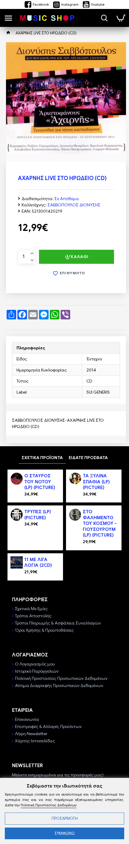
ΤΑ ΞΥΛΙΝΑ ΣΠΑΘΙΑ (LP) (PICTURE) (96, 481)
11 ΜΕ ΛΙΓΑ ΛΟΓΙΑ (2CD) (38, 562)
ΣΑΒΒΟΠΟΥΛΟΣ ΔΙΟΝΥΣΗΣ (73, 205)
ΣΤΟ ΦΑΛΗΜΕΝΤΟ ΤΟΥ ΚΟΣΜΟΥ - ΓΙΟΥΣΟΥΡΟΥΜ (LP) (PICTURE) (100, 523)
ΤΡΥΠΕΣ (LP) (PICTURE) (37, 514)
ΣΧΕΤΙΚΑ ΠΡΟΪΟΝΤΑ (42, 457)
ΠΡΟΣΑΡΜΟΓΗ (65, 818)
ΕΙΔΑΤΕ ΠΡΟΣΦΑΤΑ (88, 457)
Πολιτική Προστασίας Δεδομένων (48, 805)
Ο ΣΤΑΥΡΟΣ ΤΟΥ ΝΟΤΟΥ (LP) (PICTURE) (39, 481)
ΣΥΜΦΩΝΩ (65, 833)
